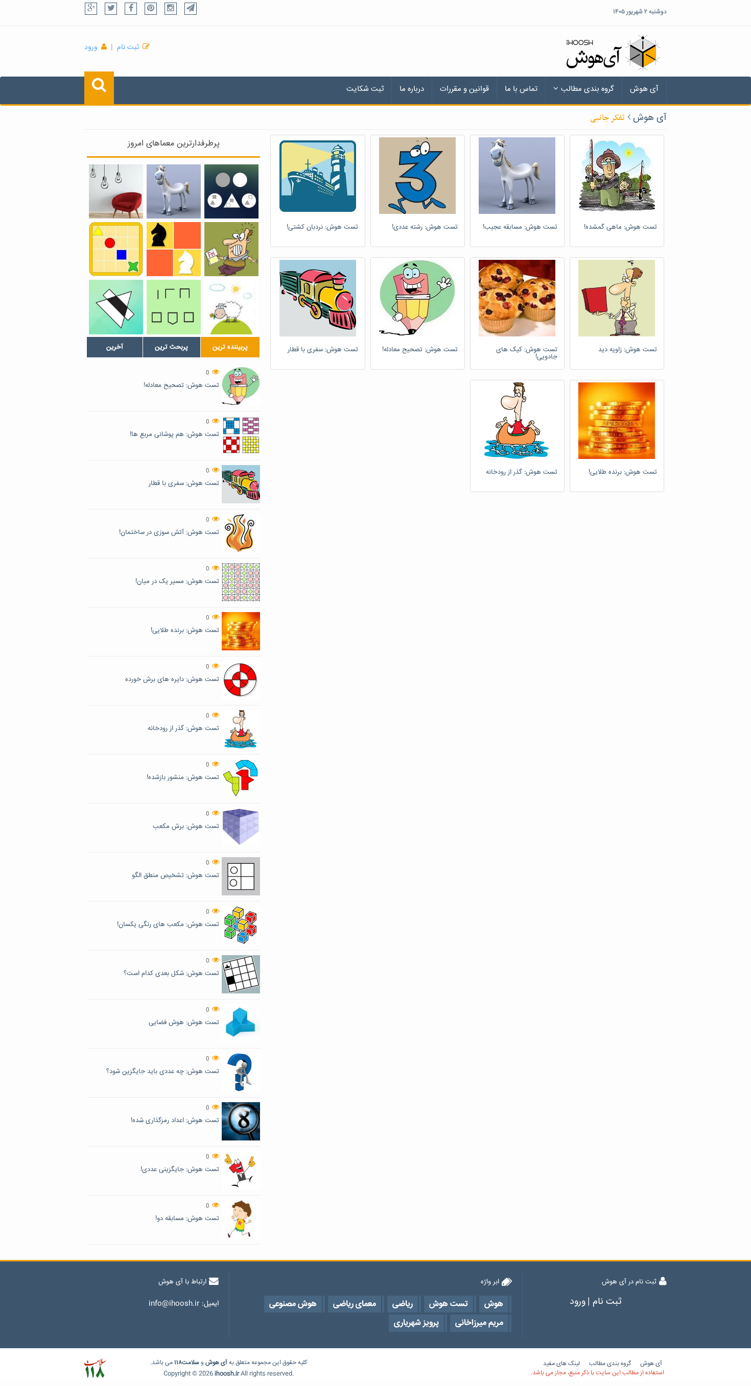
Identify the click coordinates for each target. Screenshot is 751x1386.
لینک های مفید (561, 1364)
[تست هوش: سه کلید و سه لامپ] (116, 191)
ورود (91, 47)
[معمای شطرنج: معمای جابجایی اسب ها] (174, 249)
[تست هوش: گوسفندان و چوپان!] (231, 307)
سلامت (190, 1363)
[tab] (115, 347)
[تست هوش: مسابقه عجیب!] (174, 191)
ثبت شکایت (365, 89)
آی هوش (644, 89)
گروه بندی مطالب (587, 89)
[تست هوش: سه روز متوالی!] (231, 249)
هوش (212, 1363)
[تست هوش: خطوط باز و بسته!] (174, 307)
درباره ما (412, 89)
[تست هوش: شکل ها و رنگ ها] (116, 249)
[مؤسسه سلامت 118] (94, 1368)
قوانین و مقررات (464, 89)
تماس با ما (521, 89)
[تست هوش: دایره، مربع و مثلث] (231, 191)
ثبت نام (128, 47)
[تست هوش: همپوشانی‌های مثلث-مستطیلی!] (116, 307)
